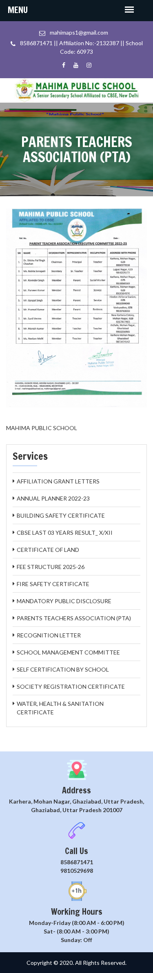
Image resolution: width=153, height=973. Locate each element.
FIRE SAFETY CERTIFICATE (53, 583)
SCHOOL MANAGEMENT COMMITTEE (68, 652)
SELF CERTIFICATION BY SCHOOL (63, 669)
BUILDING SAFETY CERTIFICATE (61, 515)
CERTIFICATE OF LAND (48, 549)
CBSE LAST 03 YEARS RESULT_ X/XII (65, 532)
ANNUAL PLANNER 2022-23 (53, 498)
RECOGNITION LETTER (49, 635)
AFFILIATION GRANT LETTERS (58, 481)
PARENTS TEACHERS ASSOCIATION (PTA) (74, 618)
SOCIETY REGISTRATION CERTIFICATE (71, 686)
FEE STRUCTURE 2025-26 (50, 566)
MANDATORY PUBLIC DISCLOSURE (64, 600)
